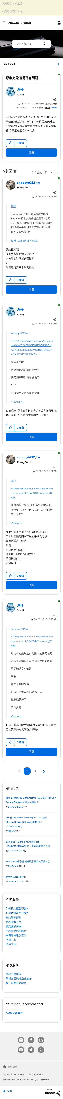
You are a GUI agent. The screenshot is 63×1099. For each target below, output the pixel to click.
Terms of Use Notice (13, 1074)
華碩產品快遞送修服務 (19, 978)
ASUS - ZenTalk (19, 22)
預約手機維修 (13, 974)
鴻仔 (13, 206)
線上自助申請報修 (16, 983)
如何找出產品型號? (17, 908)
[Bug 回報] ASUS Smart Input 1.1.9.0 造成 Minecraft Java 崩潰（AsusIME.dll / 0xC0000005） (26, 822)
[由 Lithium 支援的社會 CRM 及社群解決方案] (52, 1092)
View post (16, 401)
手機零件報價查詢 (16, 935)
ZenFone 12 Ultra (15, 807)
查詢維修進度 (13, 922)
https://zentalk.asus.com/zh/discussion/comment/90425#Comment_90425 (32, 641)
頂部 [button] (9, 1091)
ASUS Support (14, 1013)
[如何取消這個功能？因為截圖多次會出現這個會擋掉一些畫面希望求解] (52, 172)
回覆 (31, 152)
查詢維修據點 (13, 917)
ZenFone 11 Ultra (15, 851)
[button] (10, 143)
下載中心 (11, 939)
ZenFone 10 (13, 866)
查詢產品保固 (13, 926)
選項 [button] (58, 64)
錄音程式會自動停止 (16, 876)
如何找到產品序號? (17, 913)
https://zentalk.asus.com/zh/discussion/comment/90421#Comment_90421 (32, 493)
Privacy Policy (36, 1074)
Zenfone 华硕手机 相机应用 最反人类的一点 (28, 861)
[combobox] (31, 44)
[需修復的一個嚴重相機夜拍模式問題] (58, 172)
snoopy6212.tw (19, 333)
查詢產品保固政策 (16, 930)
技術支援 (11, 944)
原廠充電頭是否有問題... (25, 240)
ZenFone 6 (9, 64)
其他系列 (12, 831)
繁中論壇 (12, 1067)
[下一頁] (43, 771)
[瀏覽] (5, 23)
